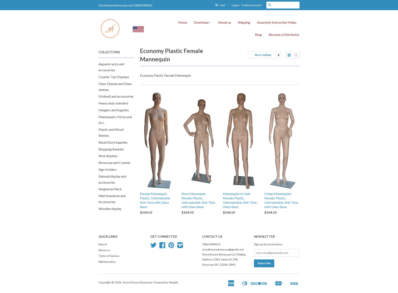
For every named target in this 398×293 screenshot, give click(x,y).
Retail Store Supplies (112, 142)
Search (102, 244)
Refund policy (106, 261)
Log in (235, 5)
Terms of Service (108, 256)
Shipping (244, 22)
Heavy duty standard (113, 103)
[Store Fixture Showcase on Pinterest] (171, 246)
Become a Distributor (284, 34)
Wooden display (109, 209)
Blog (258, 34)
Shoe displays (108, 156)
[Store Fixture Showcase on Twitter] (153, 246)
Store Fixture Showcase (137, 282)
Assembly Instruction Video (276, 22)
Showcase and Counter (114, 163)
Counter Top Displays (113, 77)
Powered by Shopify (165, 282)
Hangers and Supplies (113, 110)
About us (224, 22)
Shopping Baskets (111, 149)
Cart (222, 5)
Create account (251, 5)
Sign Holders (107, 169)
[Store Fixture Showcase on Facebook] (162, 246)
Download (201, 22)
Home (182, 22)
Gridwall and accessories (116, 96)
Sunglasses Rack (110, 189)
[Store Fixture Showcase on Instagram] (180, 246)
